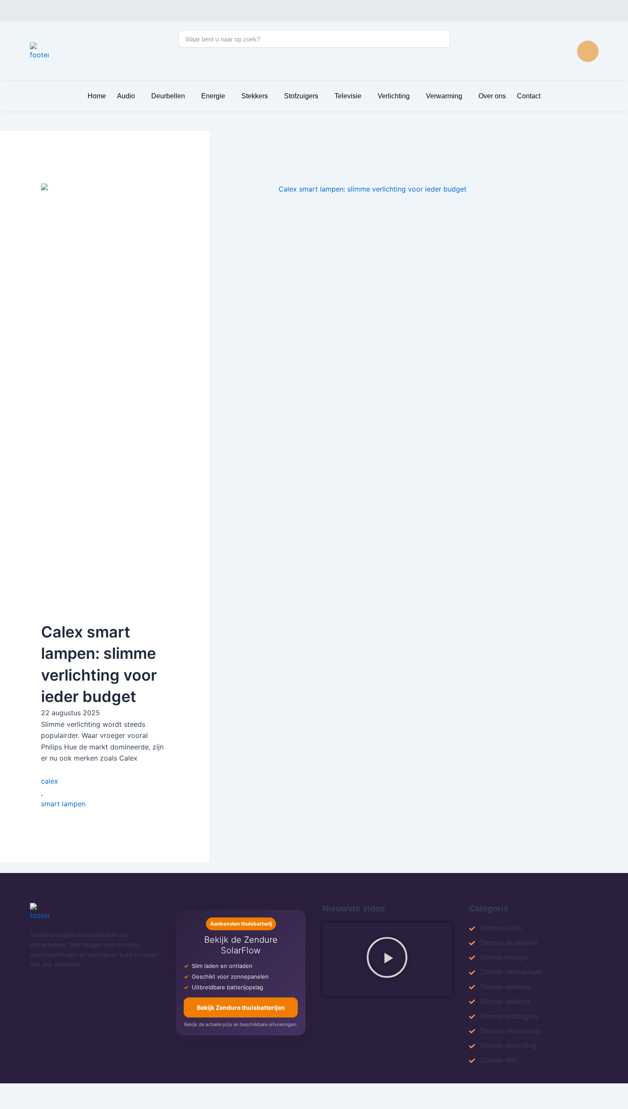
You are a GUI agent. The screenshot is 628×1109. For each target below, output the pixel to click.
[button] (387, 959)
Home (97, 96)
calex (49, 781)
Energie (213, 96)
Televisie (348, 96)
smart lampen (63, 803)
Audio (126, 96)
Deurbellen (168, 96)
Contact (528, 96)
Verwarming (444, 96)
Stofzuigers (301, 96)
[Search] (194, 55)
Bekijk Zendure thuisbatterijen (241, 1007)
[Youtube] (588, 51)
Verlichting (394, 96)
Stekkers (254, 96)
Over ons (492, 96)
